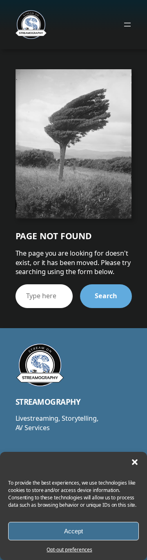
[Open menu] (127, 24)
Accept (73, 531)
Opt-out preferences (69, 549)
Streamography (48, 402)
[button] (135, 462)
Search (106, 295)
